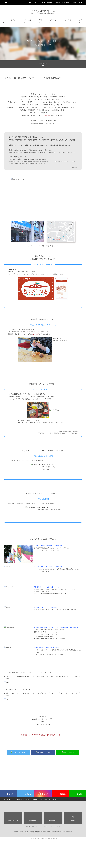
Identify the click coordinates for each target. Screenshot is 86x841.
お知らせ (57, 2)
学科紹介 (40, 21)
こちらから (47, 115)
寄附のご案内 (35, 826)
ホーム (4, 21)
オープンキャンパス (16, 799)
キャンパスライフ (68, 21)
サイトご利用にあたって (46, 826)
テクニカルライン (28, 21)
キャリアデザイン (53, 21)
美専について (14, 21)
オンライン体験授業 (47, 2)
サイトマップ (57, 826)
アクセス (81, 2)
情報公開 (28, 826)
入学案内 (80, 21)
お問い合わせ (65, 2)
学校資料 (74, 2)
